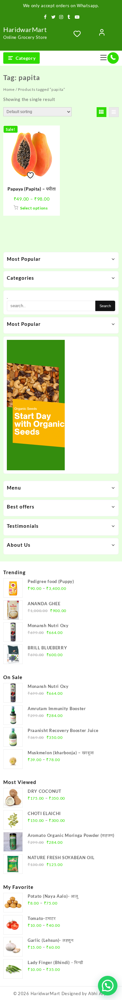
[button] (107, 985)
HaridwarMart (25, 29)
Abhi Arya (98, 993)
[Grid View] (101, 112)
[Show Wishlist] (79, 33)
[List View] (114, 112)
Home (9, 89)
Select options (34, 208)
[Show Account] (101, 33)
